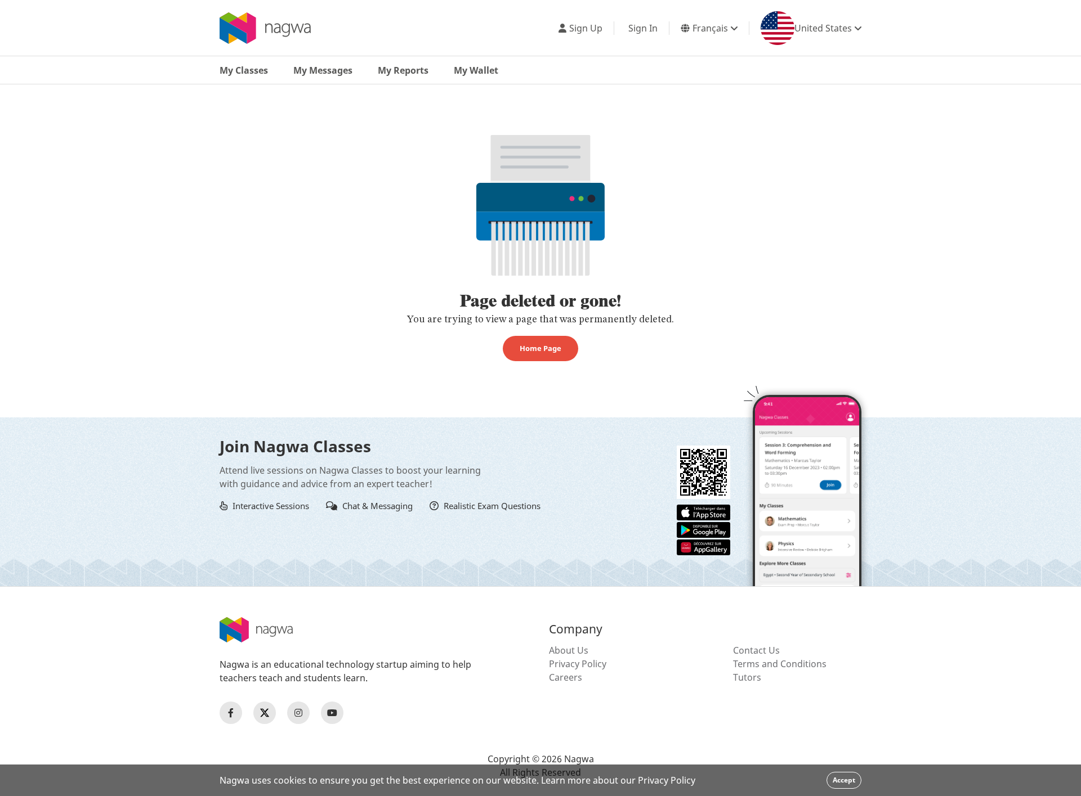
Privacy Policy (577, 664)
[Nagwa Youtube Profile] (332, 712)
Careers (565, 677)
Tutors (747, 677)
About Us (568, 650)
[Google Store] (703, 529)
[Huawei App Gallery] (703, 546)
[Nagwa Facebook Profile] (231, 712)
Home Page (540, 348)
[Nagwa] (265, 28)
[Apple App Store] (703, 511)
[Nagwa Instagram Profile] (298, 712)
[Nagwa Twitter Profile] (264, 712)
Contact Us (756, 650)
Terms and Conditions (780, 664)
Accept (844, 780)
